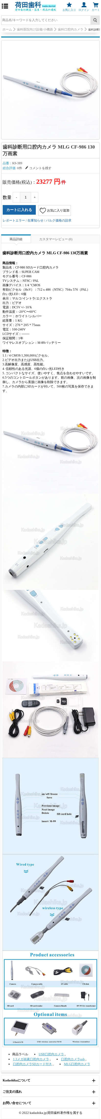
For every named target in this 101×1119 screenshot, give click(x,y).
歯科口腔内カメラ (70, 29)
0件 (19, 168)
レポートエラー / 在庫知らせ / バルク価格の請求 (37, 220)
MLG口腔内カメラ (77, 1064)
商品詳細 (16, 239)
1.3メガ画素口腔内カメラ (31, 1059)
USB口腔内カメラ (51, 1054)
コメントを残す (40, 168)
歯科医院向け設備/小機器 (35, 29)
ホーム (7, 29)
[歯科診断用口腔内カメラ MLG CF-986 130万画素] (50, 89)
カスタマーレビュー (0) (55, 239)
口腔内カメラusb (73, 1059)
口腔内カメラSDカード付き (32, 1064)
